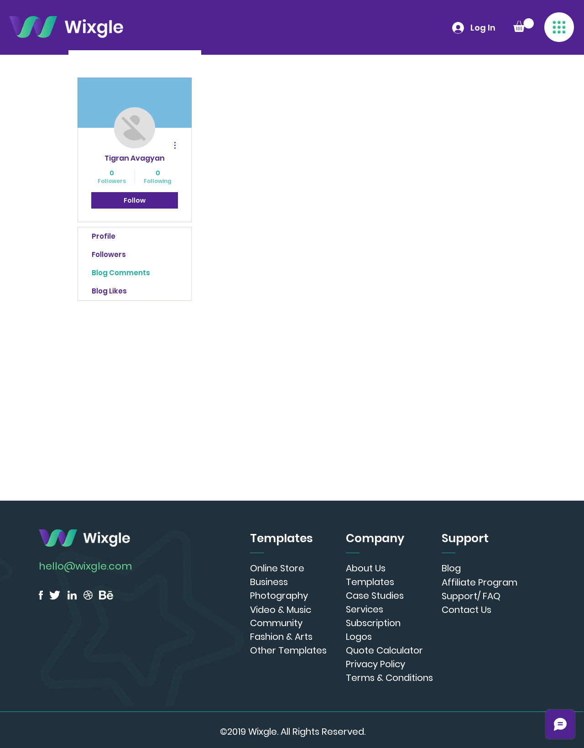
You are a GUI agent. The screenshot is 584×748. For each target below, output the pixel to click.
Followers (109, 254)
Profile (103, 236)
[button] (559, 27)
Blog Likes (109, 291)
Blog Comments (121, 272)
